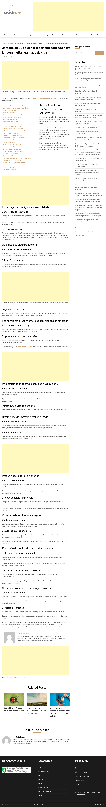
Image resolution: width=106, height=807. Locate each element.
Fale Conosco (79, 785)
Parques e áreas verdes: (10, 167)
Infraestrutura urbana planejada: (12, 135)
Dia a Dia (13, 35)
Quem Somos (79, 768)
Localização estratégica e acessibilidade (15, 108)
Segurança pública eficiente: (11, 156)
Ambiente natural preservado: (12, 117)
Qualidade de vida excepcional (12, 115)
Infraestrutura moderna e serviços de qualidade (17, 131)
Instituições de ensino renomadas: (13, 160)
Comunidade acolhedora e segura (13, 151)
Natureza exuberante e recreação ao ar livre (16, 165)
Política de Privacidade (82, 776)
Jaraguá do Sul (11, 677)
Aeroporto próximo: (9, 112)
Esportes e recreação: (9, 169)
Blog (98, 35)
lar (18, 677)
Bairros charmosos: (9, 142)
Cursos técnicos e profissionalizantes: (14, 163)
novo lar (22, 677)
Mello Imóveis (79, 236)
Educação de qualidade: (10, 119)
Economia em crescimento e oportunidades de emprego (20, 124)
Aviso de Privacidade (81, 772)
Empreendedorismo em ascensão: (13, 128)
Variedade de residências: (11, 140)
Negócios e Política (34, 35)
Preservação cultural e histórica (12, 144)
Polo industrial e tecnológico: (12, 126)
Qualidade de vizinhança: (10, 153)
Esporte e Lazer (51, 35)
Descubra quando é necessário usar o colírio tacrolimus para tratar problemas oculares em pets (89, 208)
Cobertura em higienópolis (83, 228)
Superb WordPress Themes (38, 805)
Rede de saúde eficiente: (10, 133)
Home (4, 43)
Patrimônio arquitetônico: (11, 147)
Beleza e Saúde (75, 35)
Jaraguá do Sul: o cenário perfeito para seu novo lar (18, 106)
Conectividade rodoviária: (11, 110)
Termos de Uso (80, 780)
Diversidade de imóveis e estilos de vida (15, 137)
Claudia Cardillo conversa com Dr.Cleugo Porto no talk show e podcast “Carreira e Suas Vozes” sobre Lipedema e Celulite (88, 152)
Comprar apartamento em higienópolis (87, 232)
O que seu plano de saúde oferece (86, 128)
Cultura (63, 35)
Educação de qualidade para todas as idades (17, 158)
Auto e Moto (88, 35)
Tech (22, 35)
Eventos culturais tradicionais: (12, 149)
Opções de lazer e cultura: (11, 122)
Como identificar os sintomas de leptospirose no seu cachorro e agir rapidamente (86, 187)
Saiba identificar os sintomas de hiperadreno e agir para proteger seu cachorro (87, 173)
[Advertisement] (68, 16)
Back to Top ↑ (99, 805)
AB (5, 35)
